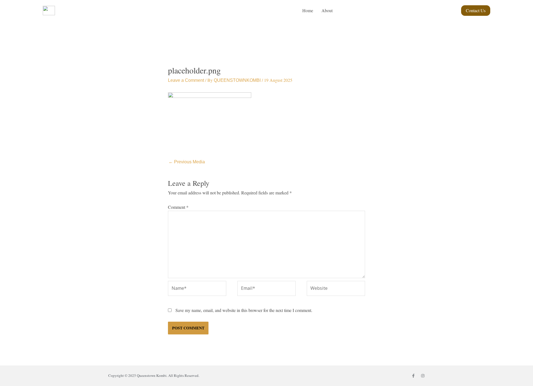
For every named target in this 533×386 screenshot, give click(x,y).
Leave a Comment (186, 80)
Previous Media (187, 161)
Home (307, 10)
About (327, 10)
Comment (178, 207)
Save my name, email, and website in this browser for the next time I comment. (243, 310)
